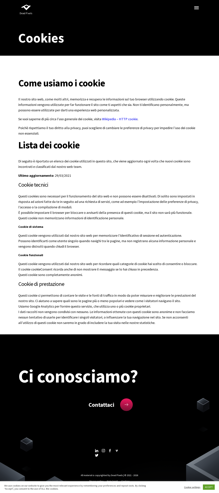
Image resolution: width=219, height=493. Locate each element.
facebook (110, 450)
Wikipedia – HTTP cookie (120, 119)
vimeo (116, 450)
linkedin (96, 450)
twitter (96, 455)
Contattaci (101, 404)
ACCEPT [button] (209, 487)
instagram (103, 450)
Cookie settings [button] (192, 487)
